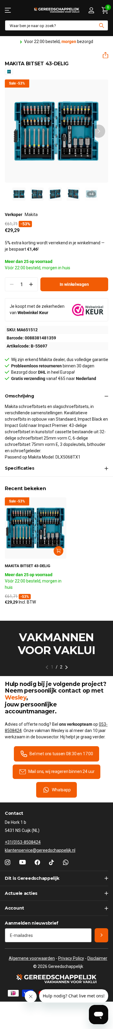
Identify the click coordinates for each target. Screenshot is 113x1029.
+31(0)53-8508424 (23, 842)
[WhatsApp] (65, 862)
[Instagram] (7, 862)
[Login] (91, 10)
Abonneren (101, 935)
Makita (31, 214)
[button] (103, 55)
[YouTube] (22, 862)
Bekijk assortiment (8, 10)
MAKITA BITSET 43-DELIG (27, 566)
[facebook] (37, 862)
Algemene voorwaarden (32, 958)
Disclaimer (97, 958)
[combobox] (56, 25)
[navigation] (19, 194)
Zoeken (101, 25)
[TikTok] (51, 862)
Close (56, 878)
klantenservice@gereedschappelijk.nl (40, 850)
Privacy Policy (71, 958)
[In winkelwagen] (58, 551)
